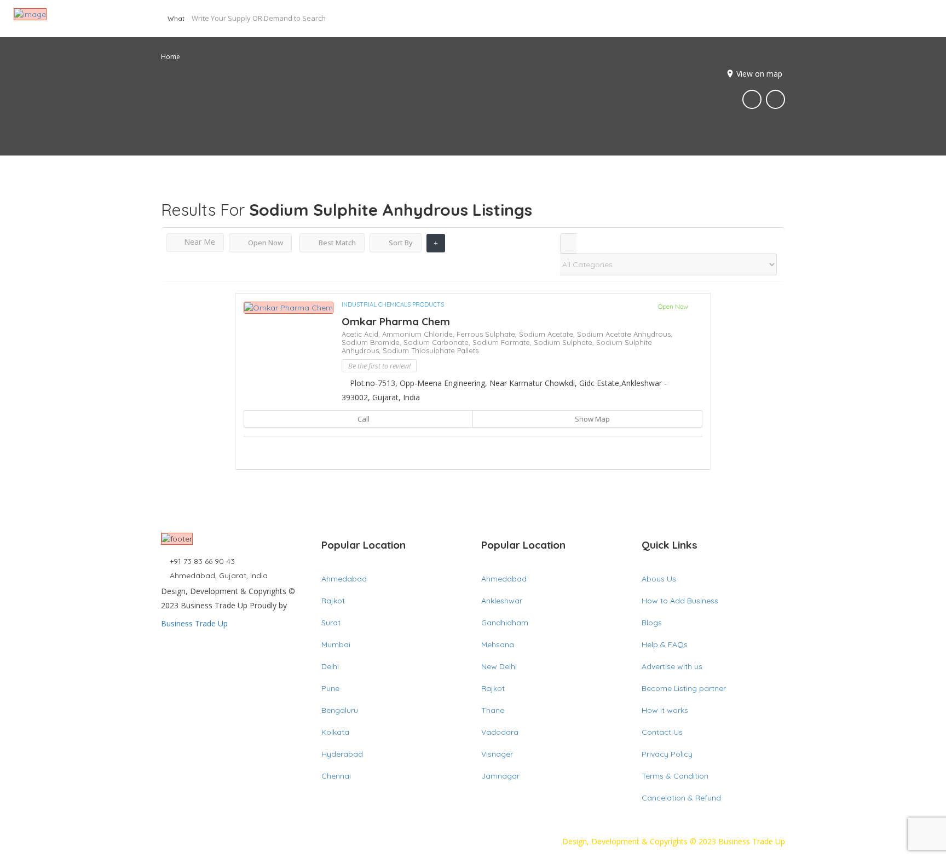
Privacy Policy (667, 754)
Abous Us (659, 579)
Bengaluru (339, 710)
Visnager (497, 754)
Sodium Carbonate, (437, 342)
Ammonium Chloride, (419, 334)
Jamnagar (500, 776)
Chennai (336, 776)
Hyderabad (342, 754)
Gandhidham (504, 622)
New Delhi (499, 666)
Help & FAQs (665, 644)
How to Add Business (680, 601)
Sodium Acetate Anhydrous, (624, 334)
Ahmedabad (344, 579)
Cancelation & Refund (681, 798)
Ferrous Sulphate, (488, 334)
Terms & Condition (675, 776)
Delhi (330, 666)
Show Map (591, 419)
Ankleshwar (501, 601)
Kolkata (335, 732)
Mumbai (335, 644)
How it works (665, 710)
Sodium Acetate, (548, 334)
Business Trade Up (194, 623)
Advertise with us (672, 666)
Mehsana (497, 644)
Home (170, 56)
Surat (331, 622)
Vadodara (499, 732)
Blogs (652, 622)
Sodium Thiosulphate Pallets (430, 350)
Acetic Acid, (362, 334)
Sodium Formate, (503, 342)
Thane (492, 710)
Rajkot (333, 601)
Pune (330, 688)
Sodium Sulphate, (565, 342)
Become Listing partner (684, 688)
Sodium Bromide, (372, 342)
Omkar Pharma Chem (396, 321)
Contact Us (662, 732)
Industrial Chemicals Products (393, 304)
